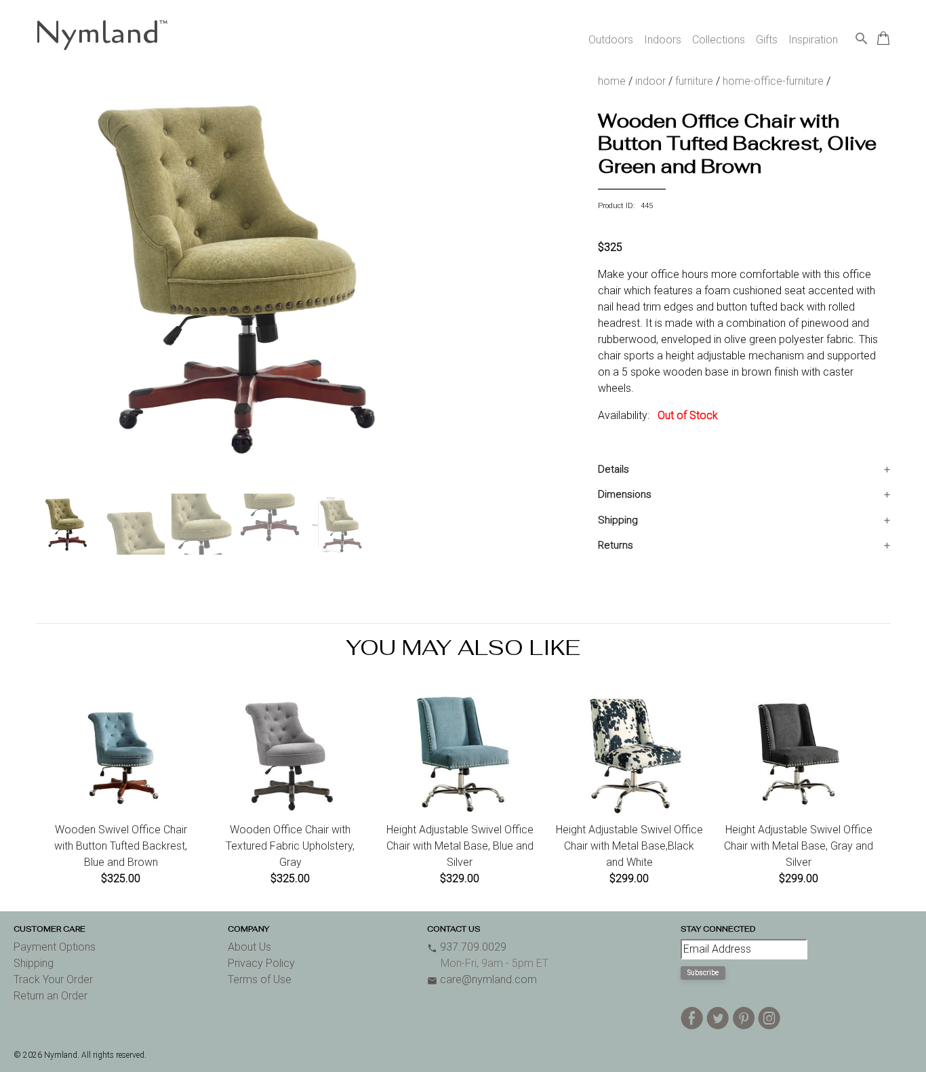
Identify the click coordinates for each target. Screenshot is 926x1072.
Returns (615, 545)
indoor (650, 81)
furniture (694, 81)
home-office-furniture (773, 81)
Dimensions (624, 494)
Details (613, 469)
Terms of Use (259, 979)
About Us (249, 946)
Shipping (618, 520)
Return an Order (50, 995)
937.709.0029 (466, 946)
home (612, 81)
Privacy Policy (261, 963)
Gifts (767, 39)
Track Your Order (53, 979)
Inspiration (813, 39)
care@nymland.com (482, 979)
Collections (718, 39)
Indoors (662, 39)
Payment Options (55, 946)
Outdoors (610, 39)
